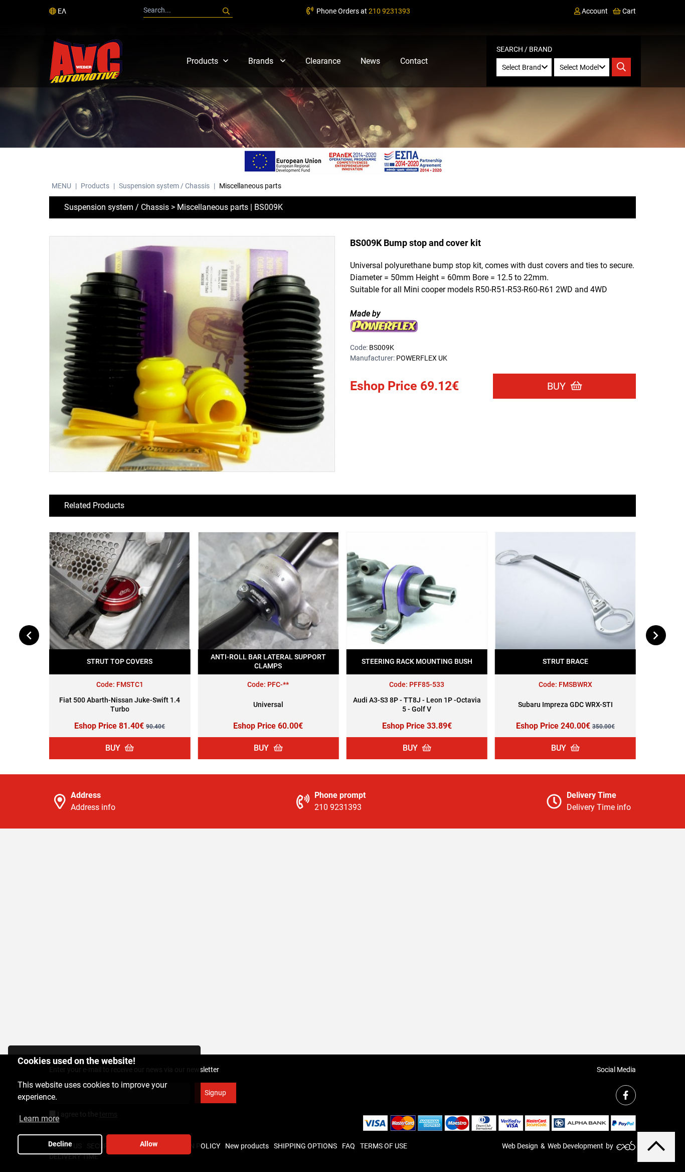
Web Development (575, 1146)
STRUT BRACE (565, 661)
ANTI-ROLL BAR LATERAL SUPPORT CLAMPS (268, 661)
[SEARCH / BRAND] (621, 67)
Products (202, 61)
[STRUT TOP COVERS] (120, 590)
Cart (628, 11)
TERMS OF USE (383, 1146)
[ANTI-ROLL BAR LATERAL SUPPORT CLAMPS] (268, 590)
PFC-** (278, 684)
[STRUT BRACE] (565, 590)
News (370, 61)
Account (594, 11)
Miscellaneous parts (250, 186)
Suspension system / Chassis (164, 186)
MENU (61, 186)
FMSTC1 (129, 684)
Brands (261, 61)
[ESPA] (342, 162)
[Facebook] (626, 1095)
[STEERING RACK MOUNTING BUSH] (417, 590)
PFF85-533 (426, 684)
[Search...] (226, 11)
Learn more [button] (39, 1118)
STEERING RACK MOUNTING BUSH (417, 661)
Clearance (322, 61)
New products (247, 1146)
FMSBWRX (575, 684)
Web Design (520, 1146)
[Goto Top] (656, 1146)
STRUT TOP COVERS (119, 661)
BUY (557, 386)
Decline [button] (60, 1144)
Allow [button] (148, 1144)
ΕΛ (61, 11)
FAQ (348, 1146)
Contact (414, 61)
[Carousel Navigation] (342, 635)
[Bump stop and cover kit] (192, 354)
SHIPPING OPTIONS (305, 1146)
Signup (215, 1093)
